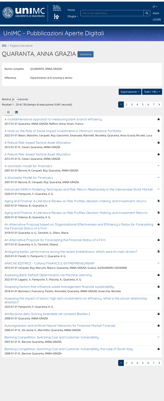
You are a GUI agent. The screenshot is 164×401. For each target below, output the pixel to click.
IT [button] (154, 6)
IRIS (4, 45)
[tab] (8, 112)
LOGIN (157, 19)
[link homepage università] (57, 13)
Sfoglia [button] (72, 16)
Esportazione (129, 91)
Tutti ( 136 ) (151, 91)
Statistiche (85, 54)
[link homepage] (25, 13)
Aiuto (156, 13)
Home (71, 10)
